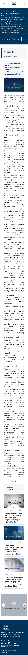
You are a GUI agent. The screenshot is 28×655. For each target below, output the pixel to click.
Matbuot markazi (7, 634)
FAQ (19, 636)
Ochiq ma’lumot (20, 632)
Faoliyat (11, 632)
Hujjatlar (17, 634)
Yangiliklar (15, 56)
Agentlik (4, 632)
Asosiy (8, 56)
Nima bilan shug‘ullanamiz (10, 39)
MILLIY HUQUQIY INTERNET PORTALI (14, 608)
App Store (16, 437)
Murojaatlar (5, 636)
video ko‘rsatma (15, 450)
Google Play (14, 439)
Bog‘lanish (13, 636)
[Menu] (4, 4)
